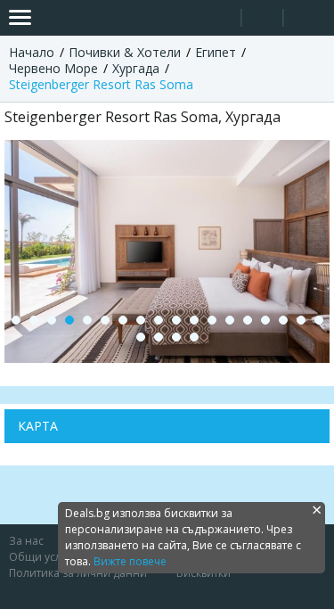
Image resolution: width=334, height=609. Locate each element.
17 (301, 320)
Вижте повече (130, 561)
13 (229, 320)
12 (212, 320)
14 (247, 320)
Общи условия (48, 556)
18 (318, 320)
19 (140, 337)
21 (176, 337)
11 (194, 320)
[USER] (263, 20)
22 (194, 337)
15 (265, 320)
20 (158, 337)
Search (220, 18)
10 (176, 320)
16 (283, 320)
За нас (26, 540)
